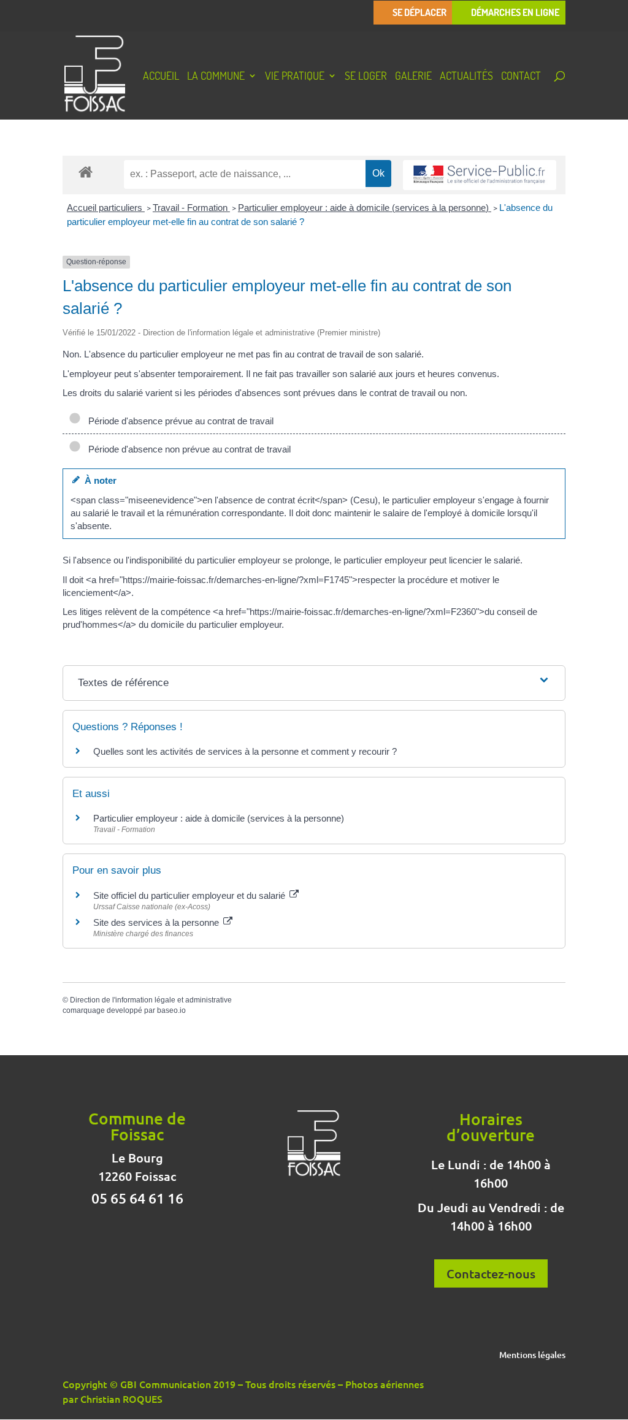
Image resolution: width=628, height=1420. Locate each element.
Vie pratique (294, 76)
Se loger (366, 76)
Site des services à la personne (157, 922)
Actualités (466, 76)
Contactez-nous (490, 1273)
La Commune (216, 76)
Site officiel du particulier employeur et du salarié (190, 895)
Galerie (413, 76)
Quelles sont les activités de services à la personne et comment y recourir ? (245, 751)
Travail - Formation (191, 207)
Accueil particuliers (106, 207)
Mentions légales (532, 1356)
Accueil (161, 76)
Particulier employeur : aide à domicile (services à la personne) (364, 207)
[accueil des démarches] (85, 171)
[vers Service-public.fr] (479, 175)
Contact (521, 76)
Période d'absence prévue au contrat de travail (178, 421)
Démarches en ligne (515, 12)
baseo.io (171, 1010)
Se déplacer (419, 12)
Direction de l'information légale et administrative (151, 1000)
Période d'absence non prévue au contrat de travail (187, 449)
